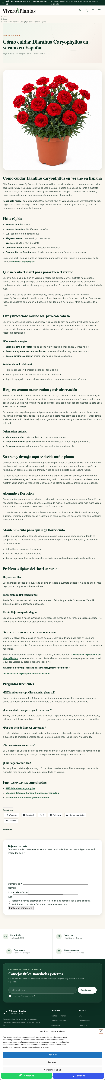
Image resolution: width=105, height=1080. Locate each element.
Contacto (83, 1026)
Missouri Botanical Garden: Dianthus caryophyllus (32, 793)
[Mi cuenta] (86, 10)
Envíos (81, 1016)
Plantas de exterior (58, 1021)
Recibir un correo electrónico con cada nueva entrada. (39, 904)
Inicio (5, 16)
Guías (5, 19)
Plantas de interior (58, 1016)
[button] (101, 1031)
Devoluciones (84, 1021)
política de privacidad (27, 996)
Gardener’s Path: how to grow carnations (27, 797)
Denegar (52, 1062)
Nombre (12, 887)
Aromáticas (55, 1026)
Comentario (15, 883)
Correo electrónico (18, 892)
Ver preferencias (52, 1069)
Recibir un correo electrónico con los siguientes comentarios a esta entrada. (51, 900)
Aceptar (53, 1054)
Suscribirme (87, 990)
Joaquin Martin (25, 54)
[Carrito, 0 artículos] (93, 10)
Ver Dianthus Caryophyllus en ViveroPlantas (26, 673)
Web (10, 896)
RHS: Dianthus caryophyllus (20, 788)
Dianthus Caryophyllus (22, 261)
